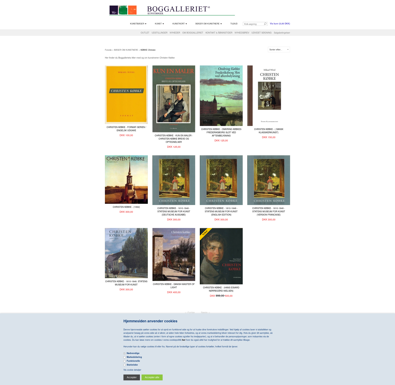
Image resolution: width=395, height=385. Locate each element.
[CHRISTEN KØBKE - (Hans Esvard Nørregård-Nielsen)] (221, 255)
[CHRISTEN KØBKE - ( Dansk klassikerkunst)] (268, 95)
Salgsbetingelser (282, 32)
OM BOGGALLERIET (192, 32)
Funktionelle (133, 360)
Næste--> (205, 312)
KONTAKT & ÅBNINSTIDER (219, 32)
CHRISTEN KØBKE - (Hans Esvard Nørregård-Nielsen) (221, 289)
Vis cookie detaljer (132, 369)
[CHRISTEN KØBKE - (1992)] (126, 179)
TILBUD (233, 23)
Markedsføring (134, 356)
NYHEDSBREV (242, 32)
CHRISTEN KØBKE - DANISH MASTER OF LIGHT (174, 285)
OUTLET (145, 32)
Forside (108, 49)
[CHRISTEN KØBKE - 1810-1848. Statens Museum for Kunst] (126, 252)
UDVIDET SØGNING (262, 32)
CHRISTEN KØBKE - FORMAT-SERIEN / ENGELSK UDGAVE (126, 129)
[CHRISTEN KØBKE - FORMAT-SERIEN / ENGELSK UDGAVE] (126, 94)
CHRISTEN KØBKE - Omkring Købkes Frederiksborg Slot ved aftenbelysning (221, 132)
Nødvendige (133, 353)
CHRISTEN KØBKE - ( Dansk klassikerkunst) (268, 131)
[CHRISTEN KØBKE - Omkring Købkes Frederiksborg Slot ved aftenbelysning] (221, 95)
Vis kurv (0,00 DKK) (280, 23)
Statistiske (132, 364)
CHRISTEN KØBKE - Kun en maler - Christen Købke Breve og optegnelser (174, 138)
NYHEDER (175, 32)
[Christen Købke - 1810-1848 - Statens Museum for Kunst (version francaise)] (268, 179)
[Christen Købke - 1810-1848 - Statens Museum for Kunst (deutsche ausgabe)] (173, 179)
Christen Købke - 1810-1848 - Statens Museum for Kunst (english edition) (221, 211)
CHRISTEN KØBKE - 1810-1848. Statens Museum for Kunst (126, 283)
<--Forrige (190, 312)
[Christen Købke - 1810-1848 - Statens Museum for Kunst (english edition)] (221, 179)
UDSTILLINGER (159, 32)
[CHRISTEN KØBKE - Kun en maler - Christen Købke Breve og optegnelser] (173, 98)
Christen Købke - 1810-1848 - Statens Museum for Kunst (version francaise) (268, 211)
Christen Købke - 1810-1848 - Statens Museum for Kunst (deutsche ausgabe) (173, 211)
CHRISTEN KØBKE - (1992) (126, 206)
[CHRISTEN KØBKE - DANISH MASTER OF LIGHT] (173, 254)
